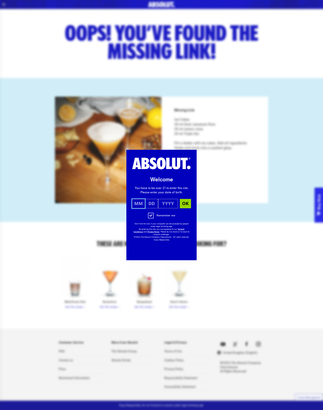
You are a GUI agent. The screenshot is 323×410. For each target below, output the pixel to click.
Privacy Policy (153, 232)
